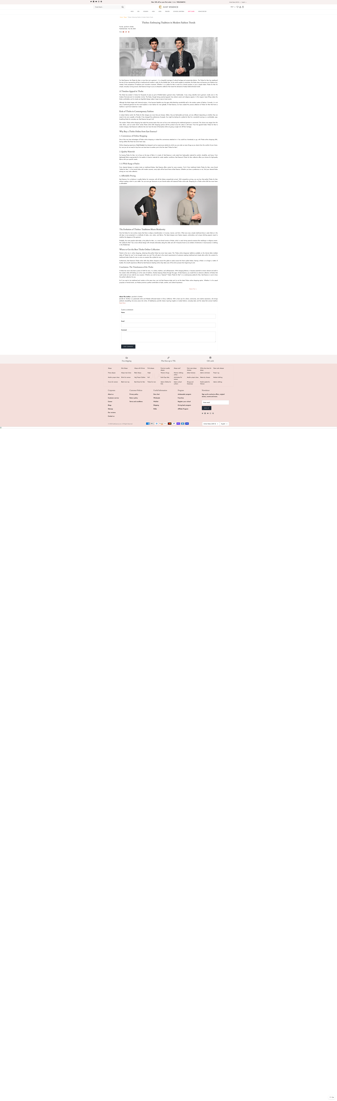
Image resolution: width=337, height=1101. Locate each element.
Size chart (156, 394)
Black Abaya (137, 373)
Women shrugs (165, 373)
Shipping (156, 405)
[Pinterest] (101, 1)
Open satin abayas (218, 368)
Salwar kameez (191, 373)
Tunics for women (113, 382)
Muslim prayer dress (113, 377)
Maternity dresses (205, 377)
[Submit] (123, 7)
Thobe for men (152, 382)
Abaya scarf (177, 368)
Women (145, 11)
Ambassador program (184, 394)
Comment (124, 330)
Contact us (111, 416)
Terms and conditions (136, 401)
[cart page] (243, 7)
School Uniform (178, 11)
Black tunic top (125, 382)
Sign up (206, 408)
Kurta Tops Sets (165, 377)
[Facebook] (93, 1)
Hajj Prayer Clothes (139, 377)
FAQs (155, 409)
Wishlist (155, 401)
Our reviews (112, 412)
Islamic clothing (217, 382)
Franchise (181, 398)
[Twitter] (91, 1)
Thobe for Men (136, 80)
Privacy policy (134, 394)
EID (138, 11)
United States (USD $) (234, 2)
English (243, 2)
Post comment (128, 346)
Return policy (134, 398)
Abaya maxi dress (126, 373)
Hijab (149, 373)
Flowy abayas (111, 373)
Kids (160, 11)
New (132, 11)
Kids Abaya (124, 368)
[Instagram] (98, 1)
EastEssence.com (117, 424)
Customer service (113, 398)
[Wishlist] (237, 7)
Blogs (125, 17)
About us (110, 394)
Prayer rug (216, 373)
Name (123, 312)
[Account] (240, 7)
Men (153, 11)
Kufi (149, 377)
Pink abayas (151, 368)
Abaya (110, 368)
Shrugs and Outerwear (190, 383)
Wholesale (156, 398)
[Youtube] (96, 1)
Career (110, 401)
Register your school (184, 401)
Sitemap (110, 409)
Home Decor (202, 11)
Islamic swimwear (205, 373)
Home (121, 17)
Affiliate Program (183, 409)
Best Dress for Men (139, 382)
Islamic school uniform (178, 383)
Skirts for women (126, 377)
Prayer (167, 11)
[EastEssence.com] (168, 7)
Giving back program (184, 405)
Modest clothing (217, 377)
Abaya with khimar (139, 368)
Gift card (191, 11)
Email (122, 321)
